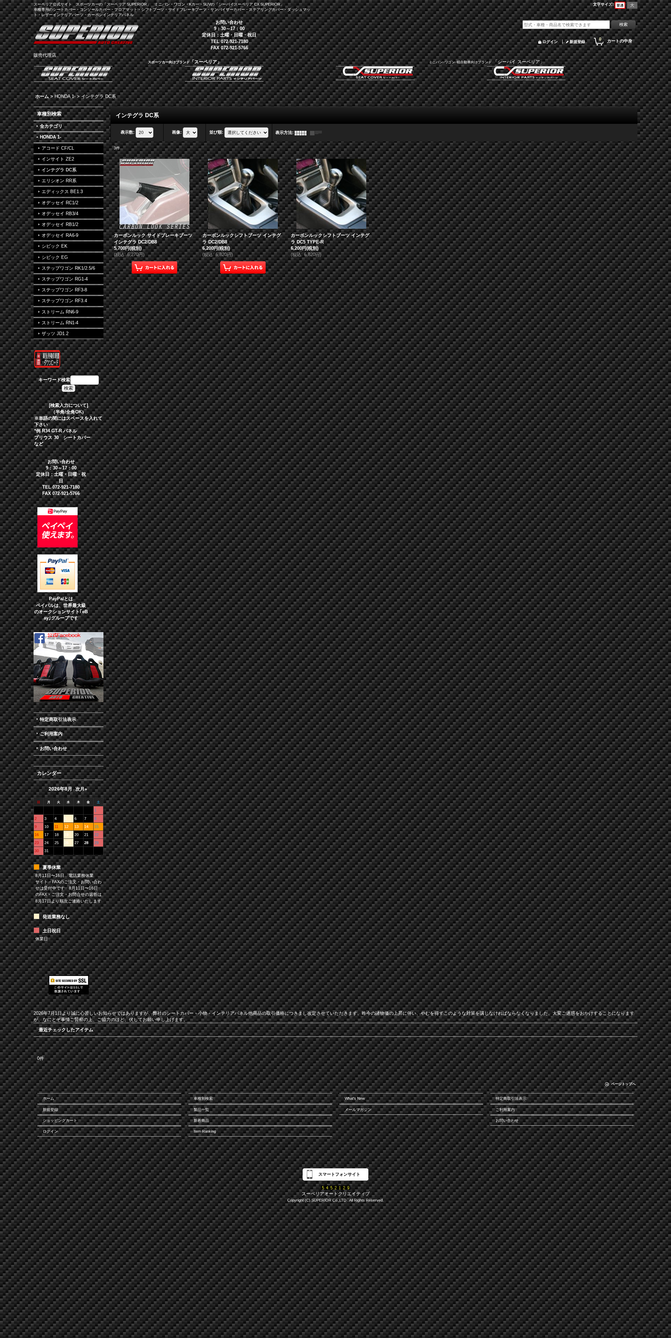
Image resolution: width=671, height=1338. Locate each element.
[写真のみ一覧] (302, 132)
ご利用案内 (51, 733)
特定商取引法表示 (58, 719)
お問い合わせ (53, 748)
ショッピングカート (60, 1120)
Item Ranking (205, 1131)
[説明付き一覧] (317, 132)
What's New (355, 1098)
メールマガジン (358, 1109)
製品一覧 (201, 1109)
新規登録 (577, 42)
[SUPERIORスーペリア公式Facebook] (68, 667)
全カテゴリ (51, 126)
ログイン (550, 42)
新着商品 (201, 1120)
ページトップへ (623, 1084)
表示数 (128, 132)
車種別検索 (203, 1098)
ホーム (48, 1098)
